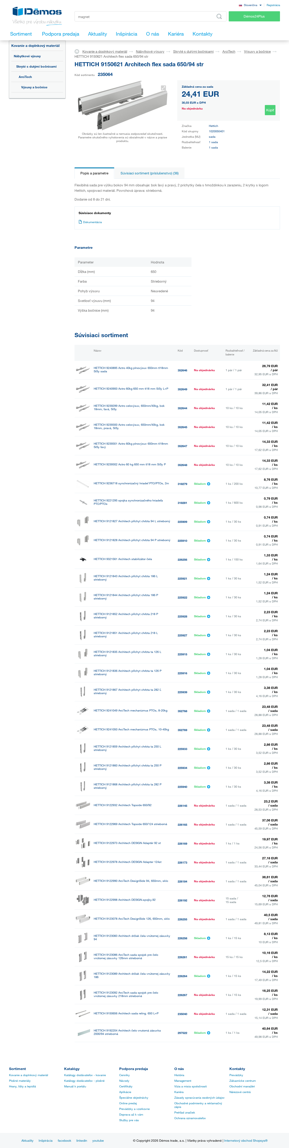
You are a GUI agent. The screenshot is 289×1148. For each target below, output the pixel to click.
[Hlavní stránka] (78, 51)
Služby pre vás (129, 1120)
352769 (182, 730)
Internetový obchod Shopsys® (246, 1140)
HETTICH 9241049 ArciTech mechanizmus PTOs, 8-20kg (130, 710)
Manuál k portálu (75, 1086)
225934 (182, 768)
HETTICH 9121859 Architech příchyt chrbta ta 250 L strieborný (127, 748)
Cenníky (124, 1075)
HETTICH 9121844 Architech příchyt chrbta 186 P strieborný (126, 596)
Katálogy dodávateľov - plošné (84, 1080)
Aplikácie (125, 1092)
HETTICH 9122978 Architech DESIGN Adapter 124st (127, 862)
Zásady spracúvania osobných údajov (199, 1097)
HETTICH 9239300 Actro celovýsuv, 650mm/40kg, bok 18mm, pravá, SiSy (129, 426)
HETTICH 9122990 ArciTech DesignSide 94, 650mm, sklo (131, 881)
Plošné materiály (20, 1080)
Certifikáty (126, 1086)
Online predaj (128, 1103)
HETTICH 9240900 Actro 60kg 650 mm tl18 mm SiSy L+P (131, 388)
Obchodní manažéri (242, 1086)
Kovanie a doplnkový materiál (35, 45)
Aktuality (27, 1140)
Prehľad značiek (184, 1112)
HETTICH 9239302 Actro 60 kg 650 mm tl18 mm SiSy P (130, 464)
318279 (182, 484)
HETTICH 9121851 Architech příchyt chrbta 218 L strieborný (126, 634)
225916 (182, 673)
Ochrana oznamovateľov (190, 1118)
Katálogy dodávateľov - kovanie (85, 1075)
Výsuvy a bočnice (34, 87)
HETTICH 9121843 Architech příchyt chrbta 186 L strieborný (126, 577)
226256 (182, 559)
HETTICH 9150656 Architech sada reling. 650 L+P (126, 1013)
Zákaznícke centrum (242, 1080)
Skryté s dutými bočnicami (36, 66)
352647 (182, 446)
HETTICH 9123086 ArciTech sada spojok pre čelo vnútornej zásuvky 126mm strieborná (126, 956)
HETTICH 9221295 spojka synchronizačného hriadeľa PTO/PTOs (128, 502)
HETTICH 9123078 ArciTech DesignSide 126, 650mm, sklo (132, 918)
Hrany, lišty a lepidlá (22, 1086)
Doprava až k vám (131, 1114)
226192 (182, 900)
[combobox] (250, 5)
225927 (182, 635)
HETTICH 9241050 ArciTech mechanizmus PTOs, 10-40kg (131, 729)
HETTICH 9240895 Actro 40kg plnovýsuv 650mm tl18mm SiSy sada (131, 369)
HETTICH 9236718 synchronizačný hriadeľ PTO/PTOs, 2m (131, 483)
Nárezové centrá (240, 1092)
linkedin (81, 1140)
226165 (182, 824)
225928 (182, 616)
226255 (182, 919)
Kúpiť (270, 110)
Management (182, 1080)
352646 (182, 370)
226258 (182, 938)
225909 (182, 522)
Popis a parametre (94, 173)
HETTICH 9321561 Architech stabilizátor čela (123, 559)
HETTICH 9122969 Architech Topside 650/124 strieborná (130, 824)
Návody (124, 1080)
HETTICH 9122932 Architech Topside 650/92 (122, 805)
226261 (182, 957)
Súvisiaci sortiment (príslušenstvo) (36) (150, 173)
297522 (182, 1033)
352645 (182, 427)
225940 (182, 787)
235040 (182, 1014)
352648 (182, 465)
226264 (182, 976)
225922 (182, 597)
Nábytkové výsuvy (27, 56)
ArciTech (25, 77)
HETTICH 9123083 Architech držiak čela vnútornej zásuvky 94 (132, 937)
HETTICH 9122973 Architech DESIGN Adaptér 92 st (127, 843)
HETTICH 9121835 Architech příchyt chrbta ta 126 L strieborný (127, 653)
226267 (182, 995)
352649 (182, 389)
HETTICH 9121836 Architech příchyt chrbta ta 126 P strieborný (127, 672)
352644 (182, 408)
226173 (182, 862)
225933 (182, 749)
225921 (182, 578)
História (179, 1075)
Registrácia (273, 5)
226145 (182, 805)
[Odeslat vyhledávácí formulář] (219, 16)
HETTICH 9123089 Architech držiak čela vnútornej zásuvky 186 (132, 975)
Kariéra (179, 1092)
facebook (64, 1140)
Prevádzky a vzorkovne (134, 1109)
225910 (182, 540)
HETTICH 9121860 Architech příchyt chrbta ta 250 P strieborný (127, 767)
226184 (182, 881)
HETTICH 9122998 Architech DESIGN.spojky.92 (125, 899)
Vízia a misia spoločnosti (190, 1086)
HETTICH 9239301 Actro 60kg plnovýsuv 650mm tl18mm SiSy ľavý (131, 445)
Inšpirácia (46, 1140)
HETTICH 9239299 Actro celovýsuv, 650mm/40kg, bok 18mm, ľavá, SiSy (129, 407)
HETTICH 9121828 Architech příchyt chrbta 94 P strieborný (132, 540)
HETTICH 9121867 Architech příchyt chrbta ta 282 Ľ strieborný (127, 691)
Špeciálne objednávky (133, 1097)
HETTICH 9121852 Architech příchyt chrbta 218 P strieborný (126, 615)
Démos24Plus (254, 16)
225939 (182, 692)
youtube (98, 1140)
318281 (182, 503)
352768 (182, 711)
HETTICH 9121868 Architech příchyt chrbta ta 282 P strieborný (127, 786)
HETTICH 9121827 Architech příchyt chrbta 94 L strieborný (132, 521)
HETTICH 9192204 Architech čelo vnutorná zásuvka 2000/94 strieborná (127, 1032)
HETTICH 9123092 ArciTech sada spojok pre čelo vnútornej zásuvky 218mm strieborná (126, 994)
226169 (182, 843)
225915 (182, 654)
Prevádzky (236, 1075)
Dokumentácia (92, 222)
